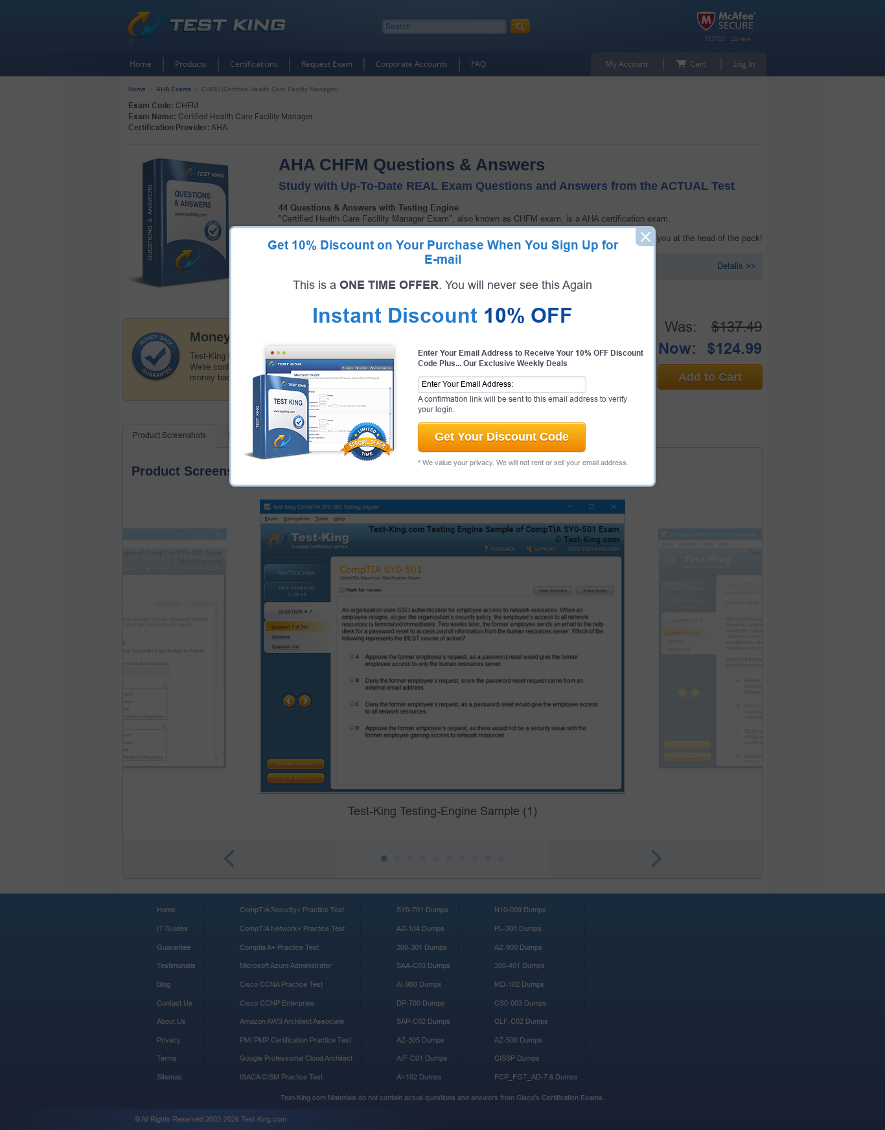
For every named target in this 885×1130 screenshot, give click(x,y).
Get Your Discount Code (502, 436)
